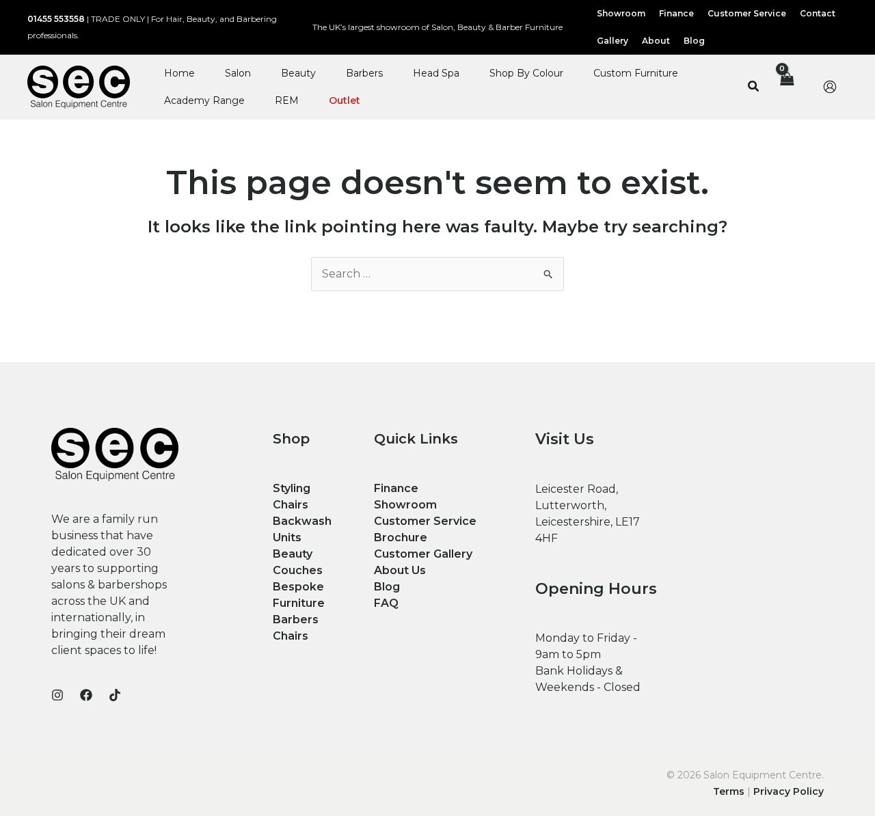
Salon (238, 73)
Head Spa (436, 73)
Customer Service (425, 521)
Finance (396, 488)
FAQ (386, 603)
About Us (400, 570)
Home (179, 73)
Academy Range (204, 100)
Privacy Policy (788, 791)
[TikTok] (115, 695)
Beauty (298, 73)
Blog (387, 586)
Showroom (405, 504)
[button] (754, 87)
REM (287, 100)
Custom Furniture (635, 73)
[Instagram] (57, 695)
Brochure (400, 537)
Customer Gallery (423, 553)
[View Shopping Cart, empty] (786, 87)
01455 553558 (56, 19)
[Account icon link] (830, 87)
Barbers (364, 73)
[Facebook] (86, 695)
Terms (728, 791)
